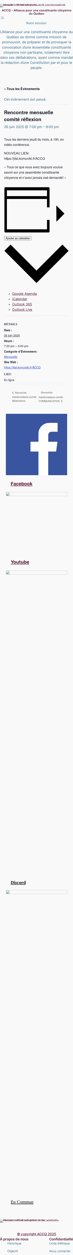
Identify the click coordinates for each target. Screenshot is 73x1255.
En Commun (22, 1201)
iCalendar (19, 299)
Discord (18, 882)
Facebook (21, 483)
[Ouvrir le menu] (2, 17)
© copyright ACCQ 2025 (36, 1234)
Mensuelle (10, 357)
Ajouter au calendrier (18, 238)
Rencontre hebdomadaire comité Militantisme (24, 396)
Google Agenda (24, 294)
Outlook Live (22, 310)
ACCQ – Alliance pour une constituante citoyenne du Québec (36, 12)
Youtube (20, 562)
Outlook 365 (22, 304)
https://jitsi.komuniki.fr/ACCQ (22, 367)
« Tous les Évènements (22, 88)
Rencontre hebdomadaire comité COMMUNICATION (51, 397)
